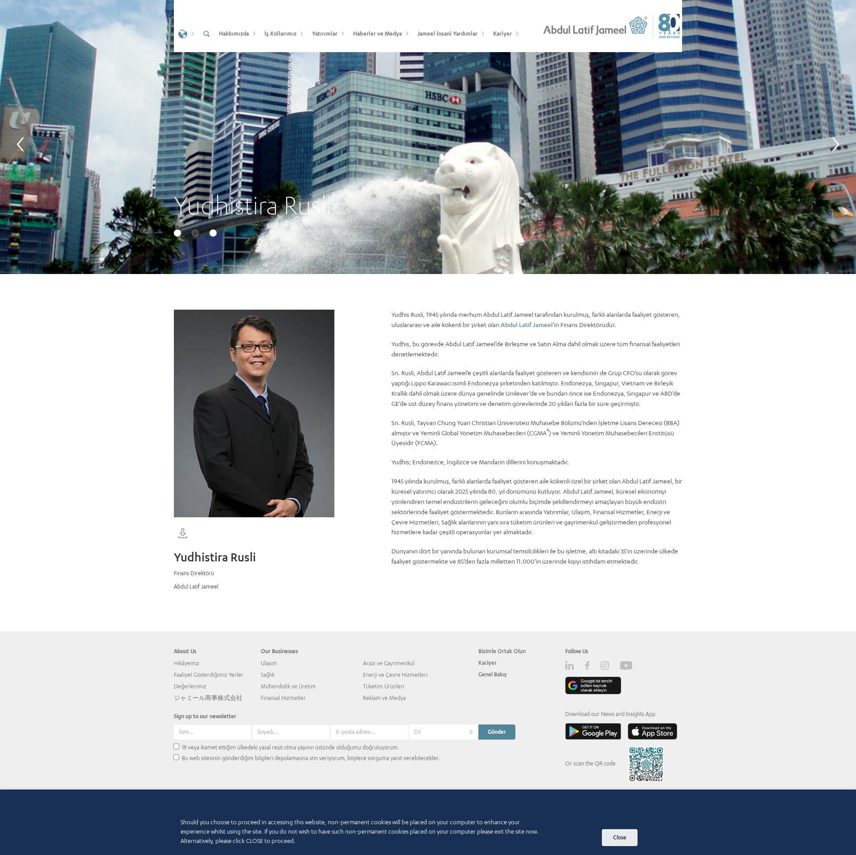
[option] (428, 137)
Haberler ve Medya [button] (377, 33)
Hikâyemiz (186, 663)
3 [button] (214, 233)
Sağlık (268, 674)
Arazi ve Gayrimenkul (389, 663)
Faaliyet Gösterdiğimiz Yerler (208, 674)
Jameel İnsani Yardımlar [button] (447, 33)
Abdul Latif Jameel (527, 324)
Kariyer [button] (502, 33)
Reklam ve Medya (384, 698)
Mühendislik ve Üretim (288, 686)
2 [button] (196, 233)
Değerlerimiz (190, 686)
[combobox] (443, 732)
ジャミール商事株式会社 (208, 698)
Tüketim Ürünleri (383, 686)
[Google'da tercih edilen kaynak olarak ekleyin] (593, 685)
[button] (185, 33)
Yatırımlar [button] (324, 33)
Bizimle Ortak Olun (502, 651)
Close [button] (619, 837)
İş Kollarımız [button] (280, 33)
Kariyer (487, 662)
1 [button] (178, 233)
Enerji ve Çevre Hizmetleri (395, 674)
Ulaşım (269, 663)
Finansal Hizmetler (283, 698)
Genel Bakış (492, 674)
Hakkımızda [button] (234, 33)
